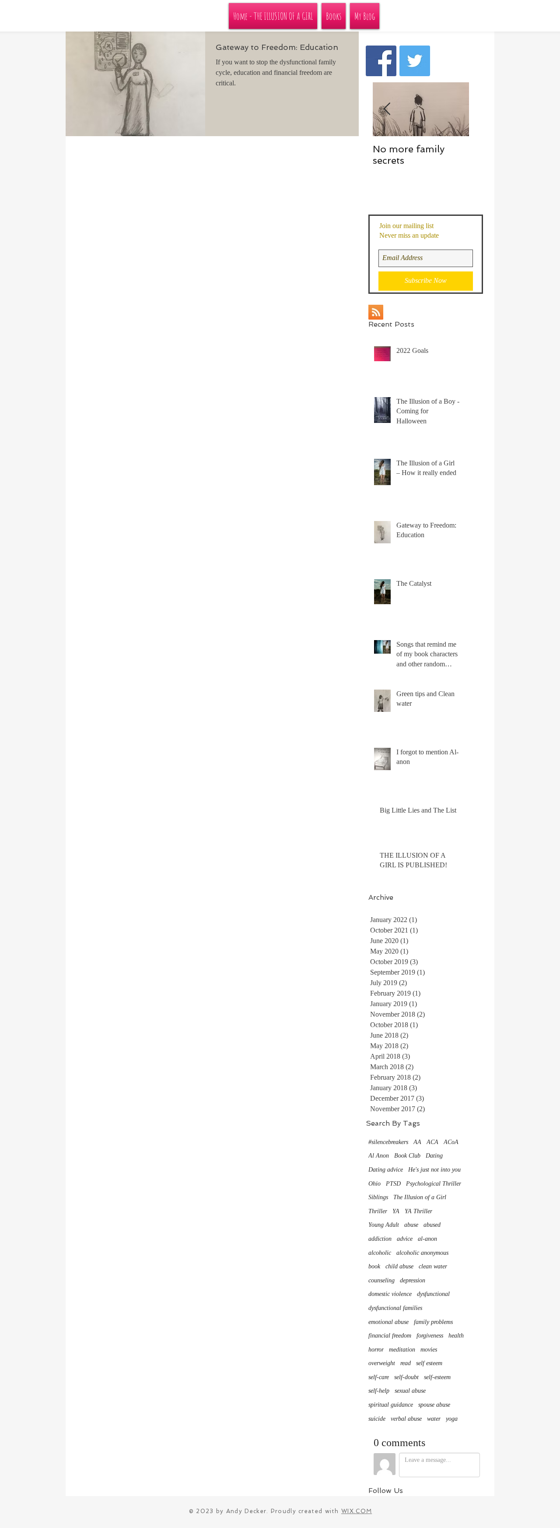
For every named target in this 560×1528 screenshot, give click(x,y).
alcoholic (379, 1253)
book (374, 1266)
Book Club (407, 1155)
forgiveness (429, 1335)
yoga (452, 1418)
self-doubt (406, 1377)
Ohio (374, 1183)
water (434, 1418)
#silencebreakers (388, 1142)
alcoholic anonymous (422, 1253)
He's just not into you (434, 1169)
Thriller (377, 1211)
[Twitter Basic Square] (414, 61)
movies (428, 1349)
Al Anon (378, 1155)
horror (376, 1349)
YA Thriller (418, 1211)
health (456, 1335)
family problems (433, 1322)
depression (412, 1280)
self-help (378, 1390)
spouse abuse (434, 1404)
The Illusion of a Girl (419, 1197)
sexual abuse (410, 1390)
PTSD (393, 1183)
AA (417, 1142)
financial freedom (389, 1335)
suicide (376, 1418)
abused (432, 1225)
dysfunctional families (395, 1308)
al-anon (427, 1239)
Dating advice (385, 1169)
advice (405, 1239)
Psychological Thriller (433, 1183)
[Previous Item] (387, 109)
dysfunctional (433, 1294)
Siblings (378, 1197)
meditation (402, 1349)
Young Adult (383, 1225)
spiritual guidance (390, 1404)
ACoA (451, 1142)
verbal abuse (406, 1418)
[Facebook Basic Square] (381, 61)
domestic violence (390, 1294)
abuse (411, 1225)
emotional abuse (388, 1322)
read (405, 1363)
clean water (433, 1266)
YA (395, 1211)
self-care (378, 1377)
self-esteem (437, 1377)
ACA (432, 1142)
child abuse (399, 1266)
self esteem (429, 1363)
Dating (434, 1155)
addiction (380, 1239)
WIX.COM (356, 1511)
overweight (381, 1363)
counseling (381, 1280)
